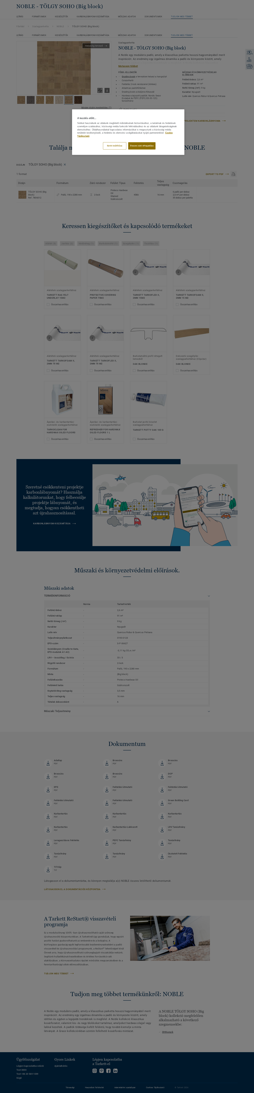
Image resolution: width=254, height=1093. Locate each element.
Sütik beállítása (114, 146)
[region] (128, 132)
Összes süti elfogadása (142, 146)
